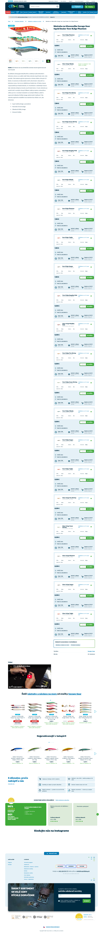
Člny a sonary (79, 12)
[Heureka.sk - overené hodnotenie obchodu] (11, 800)
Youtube (82, 866)
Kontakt (93, 1)
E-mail (60, 895)
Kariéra (25, 871)
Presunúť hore (53, 853)
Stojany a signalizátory (56, 12)
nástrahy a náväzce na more (42, 694)
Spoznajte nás (11, 784)
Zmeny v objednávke (29, 879)
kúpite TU (52, 17)
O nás (87, 1)
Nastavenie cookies (28, 873)
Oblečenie (64, 12)
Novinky (13, 12)
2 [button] (50, 742)
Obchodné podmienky (29, 877)
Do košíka (90, 46)
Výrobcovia (26, 864)
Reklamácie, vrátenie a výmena (31, 866)
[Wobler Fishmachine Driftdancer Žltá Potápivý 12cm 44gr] (68, 750)
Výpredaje (8, 12)
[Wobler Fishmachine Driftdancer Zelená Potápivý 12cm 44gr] (34, 750)
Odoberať (87, 901)
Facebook (71, 866)
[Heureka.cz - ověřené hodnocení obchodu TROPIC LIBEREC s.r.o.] (85, 917)
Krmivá (34, 12)
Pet (88, 12)
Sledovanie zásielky (28, 869)
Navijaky (26, 12)
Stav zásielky (63, 1)
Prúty (22, 12)
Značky (95, 12)
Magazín (70, 1)
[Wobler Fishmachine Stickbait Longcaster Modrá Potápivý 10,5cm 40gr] (18, 750)
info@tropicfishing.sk (83, 871)
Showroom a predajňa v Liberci (17, 1)
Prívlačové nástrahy (41, 12)
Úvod (9, 21)
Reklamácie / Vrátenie (53, 1)
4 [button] (53, 742)
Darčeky (85, 12)
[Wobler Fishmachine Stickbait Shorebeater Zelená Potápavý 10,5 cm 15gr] (85, 750)
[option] (10, 61)
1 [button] (50, 700)
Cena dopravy (27, 875)
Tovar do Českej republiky (53, 927)
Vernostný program (79, 1)
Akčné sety (17, 12)
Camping (30, 12)
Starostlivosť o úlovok (71, 12)
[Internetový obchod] (16, 6)
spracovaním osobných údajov (67, 901)
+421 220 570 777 (63, 871)
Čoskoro (91, 12)
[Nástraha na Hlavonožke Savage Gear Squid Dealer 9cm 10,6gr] (10, 61)
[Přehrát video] (48, 61)
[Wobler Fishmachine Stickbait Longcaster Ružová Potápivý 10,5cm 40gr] (51, 750)
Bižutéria (48, 12)
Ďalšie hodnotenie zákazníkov (62, 800)
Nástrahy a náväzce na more (34, 21)
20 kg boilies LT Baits (23, 17)
